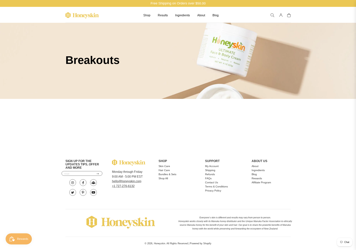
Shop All (163, 178)
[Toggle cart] (289, 15)
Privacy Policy (213, 190)
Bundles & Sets (167, 174)
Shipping (210, 170)
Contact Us (211, 182)
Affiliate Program (261, 182)
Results (163, 15)
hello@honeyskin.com (126, 181)
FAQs (208, 178)
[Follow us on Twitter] (72, 192)
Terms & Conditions (216, 186)
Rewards (257, 178)
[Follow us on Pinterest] (83, 192)
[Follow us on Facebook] (83, 182)
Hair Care (164, 170)
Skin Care (164, 166)
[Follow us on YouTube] (93, 192)
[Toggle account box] (281, 15)
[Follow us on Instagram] (72, 182)
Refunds (210, 174)
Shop (146, 15)
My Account (212, 166)
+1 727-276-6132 (123, 186)
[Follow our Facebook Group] (93, 182)
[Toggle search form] (272, 15)
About (201, 15)
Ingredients (182, 15)
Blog (215, 15)
